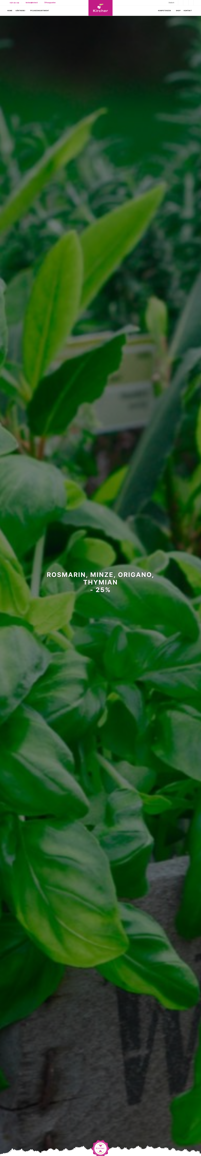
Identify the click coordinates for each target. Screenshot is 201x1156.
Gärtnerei (20, 10)
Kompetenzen (164, 10)
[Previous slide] (8, 586)
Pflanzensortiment (39, 10)
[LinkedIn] (185, 2)
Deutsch (171, 2)
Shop (178, 10)
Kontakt (188, 10)
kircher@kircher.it (32, 2)
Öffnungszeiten (50, 2)
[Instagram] (191, 2)
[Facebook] (180, 2)
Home (9, 10)
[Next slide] (193, 586)
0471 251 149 (14, 2)
